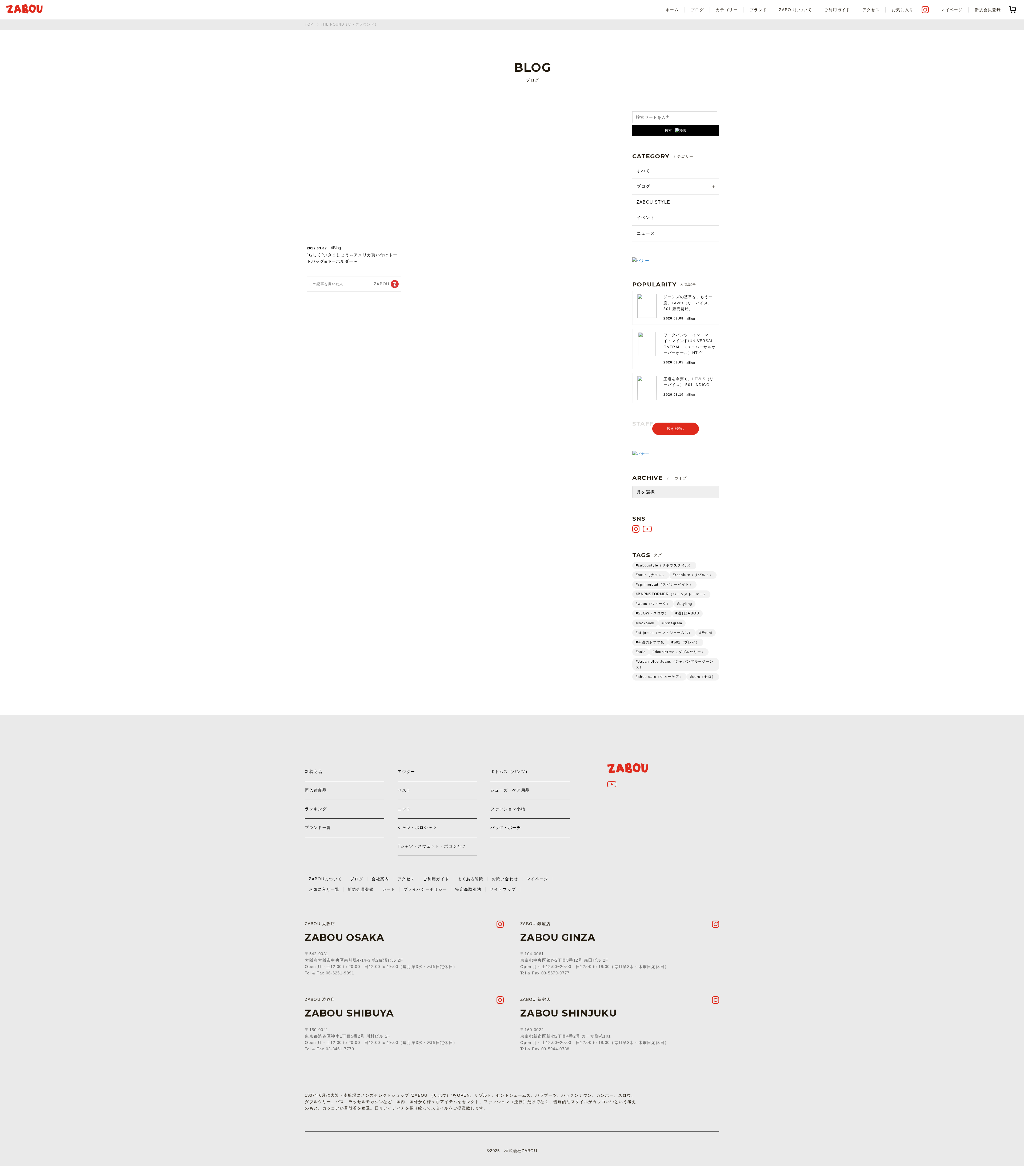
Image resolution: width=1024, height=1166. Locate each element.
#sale (641, 652)
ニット (404, 809)
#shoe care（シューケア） (659, 677)
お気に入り (903, 9)
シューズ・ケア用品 (510, 790)
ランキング (316, 809)
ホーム (672, 9)
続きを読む (675, 429)
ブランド (758, 9)
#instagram (672, 623)
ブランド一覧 (318, 827)
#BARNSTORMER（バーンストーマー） (671, 594)
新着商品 (313, 771)
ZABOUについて (795, 9)
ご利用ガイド (837, 9)
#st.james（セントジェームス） (664, 633)
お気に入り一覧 (324, 889)
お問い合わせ (505, 879)
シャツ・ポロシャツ (417, 827)
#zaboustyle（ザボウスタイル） (664, 565)
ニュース (646, 233)
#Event (705, 633)
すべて (643, 171)
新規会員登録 (988, 9)
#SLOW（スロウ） (652, 613)
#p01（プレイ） (685, 642)
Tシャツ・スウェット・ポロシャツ (432, 846)
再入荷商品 (316, 790)
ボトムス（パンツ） (510, 771)
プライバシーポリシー (425, 889)
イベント (646, 217)
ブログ (697, 9)
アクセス (871, 9)
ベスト (404, 790)
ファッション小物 (507, 809)
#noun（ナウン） (651, 575)
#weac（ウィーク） (653, 604)
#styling (684, 604)
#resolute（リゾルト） (693, 575)
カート (388, 889)
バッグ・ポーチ (505, 827)
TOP (309, 24)
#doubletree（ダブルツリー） (679, 652)
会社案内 (380, 879)
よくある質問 (470, 879)
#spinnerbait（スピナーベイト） (664, 584)
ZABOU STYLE (653, 202)
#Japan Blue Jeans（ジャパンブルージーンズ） (675, 664)
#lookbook (645, 623)
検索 (668, 130)
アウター (406, 771)
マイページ (952, 9)
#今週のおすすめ (650, 642)
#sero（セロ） (703, 677)
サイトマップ (503, 889)
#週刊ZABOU (687, 613)
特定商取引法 (468, 889)
